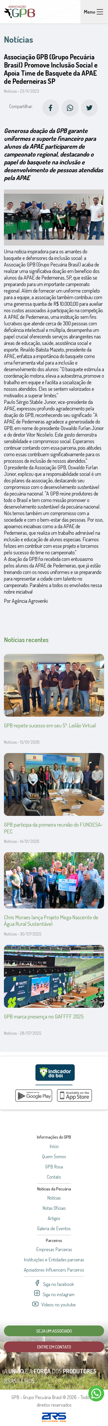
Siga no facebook (58, 1284)
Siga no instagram (58, 1294)
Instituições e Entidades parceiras (54, 1259)
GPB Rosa (54, 1166)
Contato (54, 1177)
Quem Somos (54, 1156)
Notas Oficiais (54, 1208)
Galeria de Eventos (54, 1228)
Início (54, 1146)
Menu (89, 11)
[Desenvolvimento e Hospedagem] (54, 1417)
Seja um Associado (54, 1331)
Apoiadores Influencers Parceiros (54, 1270)
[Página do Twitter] (89, 107)
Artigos (54, 1218)
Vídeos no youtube (58, 1304)
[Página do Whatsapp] (70, 107)
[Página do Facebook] (50, 107)
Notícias (54, 1198)
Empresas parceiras (54, 1249)
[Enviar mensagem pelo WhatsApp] (96, 1394)
